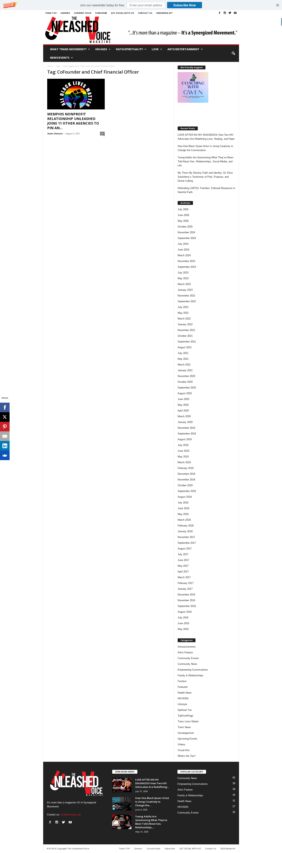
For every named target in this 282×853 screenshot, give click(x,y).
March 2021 (184, 364)
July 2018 (183, 502)
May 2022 (183, 312)
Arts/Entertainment (183, 49)
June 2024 (183, 249)
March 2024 (184, 255)
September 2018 (187, 491)
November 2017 (186, 537)
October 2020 (185, 381)
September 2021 (187, 341)
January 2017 (185, 588)
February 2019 (186, 468)
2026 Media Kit (164, 12)
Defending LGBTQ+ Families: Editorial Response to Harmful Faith (206, 190)
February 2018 (186, 525)
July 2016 (183, 617)
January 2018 (185, 531)
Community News (187, 664)
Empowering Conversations (193, 669)
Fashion (182, 681)
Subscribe (101, 12)
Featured (182, 687)
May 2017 (183, 565)
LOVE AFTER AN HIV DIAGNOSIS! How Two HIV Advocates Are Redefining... (152, 783)
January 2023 (185, 289)
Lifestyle (182, 704)
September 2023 (187, 266)
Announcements (187, 646)
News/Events (59, 57)
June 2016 (183, 623)
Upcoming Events (187, 738)
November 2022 (186, 295)
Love (155, 49)
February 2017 (186, 583)
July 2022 (183, 307)
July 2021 (183, 353)
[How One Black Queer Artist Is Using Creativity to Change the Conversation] (121, 803)
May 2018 (183, 514)
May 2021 (183, 358)
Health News (185, 692)
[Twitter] (230, 13)
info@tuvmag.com (71, 814)
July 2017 (183, 554)
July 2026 (183, 209)
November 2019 (186, 427)
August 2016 (185, 611)
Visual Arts (184, 750)
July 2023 (183, 272)
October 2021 (185, 335)
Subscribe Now (184, 5)
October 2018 (185, 485)
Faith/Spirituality (129, 49)
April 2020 (183, 410)
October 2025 (185, 226)
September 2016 (187, 606)
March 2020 (184, 416)
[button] (141, 5)
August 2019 (185, 439)
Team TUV (51, 12)
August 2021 (185, 347)
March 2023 (184, 284)
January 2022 (185, 324)
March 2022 (184, 318)
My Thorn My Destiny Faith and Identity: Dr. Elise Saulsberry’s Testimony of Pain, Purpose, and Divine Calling (205, 176)
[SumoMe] (5, 455)
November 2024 (186, 232)
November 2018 (186, 479)
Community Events (188, 658)
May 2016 (183, 629)
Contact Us (145, 12)
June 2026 (183, 215)
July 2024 (183, 243)
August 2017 (185, 548)
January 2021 (185, 370)
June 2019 (183, 450)
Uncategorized (186, 732)
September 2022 (187, 301)
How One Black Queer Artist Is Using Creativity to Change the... (152, 801)
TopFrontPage (185, 715)
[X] (5, 417)
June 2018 (183, 508)
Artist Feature (185, 652)
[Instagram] (225, 13)
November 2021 (186, 330)
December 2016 (186, 594)
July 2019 (183, 445)
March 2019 (184, 462)
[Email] (5, 436)
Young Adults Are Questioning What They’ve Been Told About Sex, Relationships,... (151, 822)
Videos (181, 744)
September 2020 (187, 387)
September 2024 (187, 238)
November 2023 (186, 261)
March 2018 (184, 519)
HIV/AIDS (101, 49)
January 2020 (185, 422)
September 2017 (187, 542)
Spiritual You (185, 710)
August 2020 (185, 393)
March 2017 (184, 577)
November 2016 (186, 600)
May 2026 (183, 220)
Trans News (184, 727)
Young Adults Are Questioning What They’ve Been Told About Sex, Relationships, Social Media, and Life (205, 161)
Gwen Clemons (54, 133)
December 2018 (186, 473)
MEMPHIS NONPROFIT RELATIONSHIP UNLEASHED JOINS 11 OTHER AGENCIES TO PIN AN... (73, 121)
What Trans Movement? (68, 49)
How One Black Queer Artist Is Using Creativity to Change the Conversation (205, 148)
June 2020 (183, 399)
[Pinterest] (5, 426)
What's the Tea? (186, 755)
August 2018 (185, 496)
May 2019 (183, 456)
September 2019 (187, 433)
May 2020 (183, 404)
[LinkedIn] (5, 446)
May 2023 (183, 278)
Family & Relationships (190, 675)
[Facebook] (219, 13)
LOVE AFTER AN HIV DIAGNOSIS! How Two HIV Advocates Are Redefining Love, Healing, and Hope (206, 136)
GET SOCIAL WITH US (122, 12)
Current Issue (82, 12)
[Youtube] (235, 13)
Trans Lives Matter (188, 721)
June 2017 (183, 560)
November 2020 (186, 376)
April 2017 (183, 571)
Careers (65, 12)
